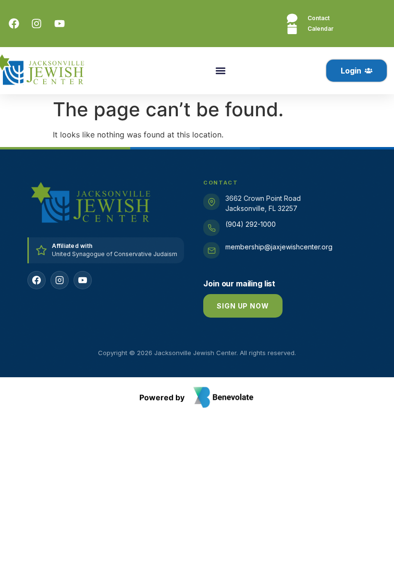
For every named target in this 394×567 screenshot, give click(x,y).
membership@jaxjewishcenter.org (278, 247)
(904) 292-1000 (250, 224)
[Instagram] (59, 280)
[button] (220, 71)
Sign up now (243, 306)
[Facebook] (36, 280)
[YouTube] (83, 280)
